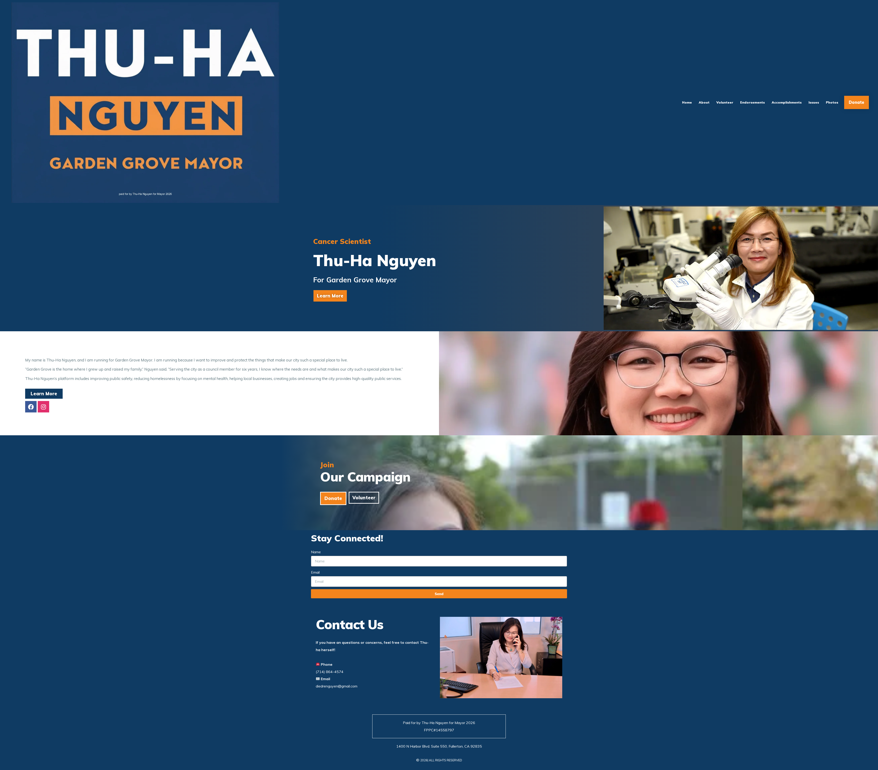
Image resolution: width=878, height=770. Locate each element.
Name (316, 552)
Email (315, 572)
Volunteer (724, 102)
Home (687, 102)
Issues (813, 102)
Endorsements (752, 102)
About (704, 102)
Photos (832, 102)
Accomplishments (787, 102)
